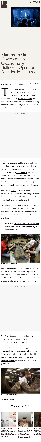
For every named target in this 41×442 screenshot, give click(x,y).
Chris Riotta (7, 84)
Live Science (22, 172)
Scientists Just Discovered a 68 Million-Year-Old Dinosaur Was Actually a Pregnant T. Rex (22, 227)
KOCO (13, 190)
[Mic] (4, 4)
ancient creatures (25, 98)
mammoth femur (9, 351)
